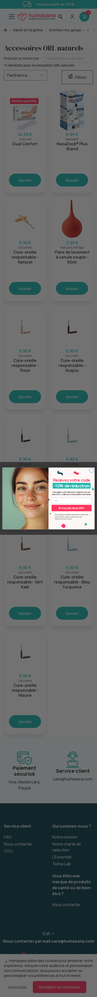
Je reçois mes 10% (71, 508)
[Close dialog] (92, 470)
